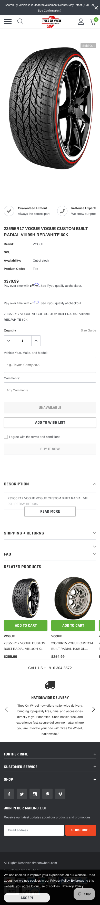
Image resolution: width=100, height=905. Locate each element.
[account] (81, 21)
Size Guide (88, 330)
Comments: (12, 378)
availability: (12, 260)
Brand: (9, 244)
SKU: (8, 252)
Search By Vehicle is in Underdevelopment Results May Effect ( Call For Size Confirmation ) (49, 7)
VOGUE (38, 244)
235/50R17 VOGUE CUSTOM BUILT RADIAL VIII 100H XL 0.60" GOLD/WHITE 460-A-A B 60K (25, 646)
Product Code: (14, 269)
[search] (20, 21)
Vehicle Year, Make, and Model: (25, 353)
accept (27, 898)
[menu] (8, 21)
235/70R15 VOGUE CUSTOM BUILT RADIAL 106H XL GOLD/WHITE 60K (72, 646)
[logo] (50, 21)
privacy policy (73, 886)
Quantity (10, 330)
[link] (25, 598)
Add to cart (26, 625)
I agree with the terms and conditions (34, 437)
